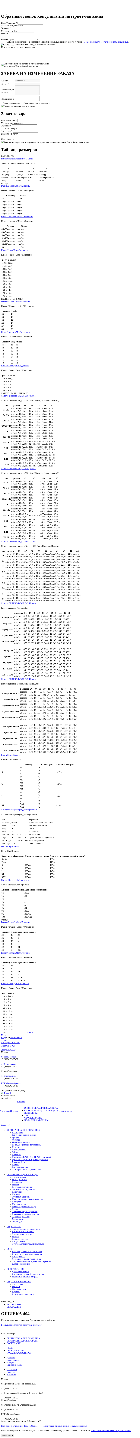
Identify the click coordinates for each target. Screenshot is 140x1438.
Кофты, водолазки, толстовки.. (26, 1145)
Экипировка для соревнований (26, 1169)
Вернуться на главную (11, 1325)
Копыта (15, 1236)
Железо (15, 1184)
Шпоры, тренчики (20, 1167)
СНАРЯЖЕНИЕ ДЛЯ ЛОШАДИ (39, 1110)
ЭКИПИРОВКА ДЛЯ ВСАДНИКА (41, 1108)
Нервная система (20, 1239)
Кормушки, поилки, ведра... (25, 1276)
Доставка (11, 1357)
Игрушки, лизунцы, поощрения (27, 1254)
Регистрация (16, 1037)
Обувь (15, 1152)
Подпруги (16, 1202)
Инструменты (18, 1256)
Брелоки (16, 1286)
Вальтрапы (17, 1182)
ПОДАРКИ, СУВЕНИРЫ (36, 1120)
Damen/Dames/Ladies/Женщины (15, 186)
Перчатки (16, 1154)
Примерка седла (14, 1365)
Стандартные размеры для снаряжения (19, 810)
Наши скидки (13, 1360)
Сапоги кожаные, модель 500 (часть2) (18, 468)
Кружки (16, 1291)
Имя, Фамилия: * (9, 23)
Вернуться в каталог (32, 1325)
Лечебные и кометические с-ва (26, 1259)
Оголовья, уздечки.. (21, 1197)
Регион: (5, 33)
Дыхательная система (22, 1234)
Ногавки (16, 1194)
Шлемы (15, 1164)
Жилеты (16, 1140)
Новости (14, 1111)
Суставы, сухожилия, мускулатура (28, 1244)
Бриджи (15, 1137)
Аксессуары (17, 1132)
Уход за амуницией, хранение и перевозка (31, 1261)
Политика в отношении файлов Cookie (19, 1426)
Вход (3, 1037)
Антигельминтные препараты (26, 1229)
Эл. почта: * (6, 131)
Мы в (3, 1035)
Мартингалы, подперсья (23, 1189)
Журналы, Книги (20, 1289)
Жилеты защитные (21, 1142)
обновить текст (22, 44)
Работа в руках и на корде (24, 1206)
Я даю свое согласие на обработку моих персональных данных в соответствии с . (68, 42)
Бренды (60, 1111)
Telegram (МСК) (8, 1046)
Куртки (15, 1147)
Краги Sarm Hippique (11, 755)
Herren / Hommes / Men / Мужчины (17, 216)
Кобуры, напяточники (22, 1187)
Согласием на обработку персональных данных (106, 42)
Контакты (67, 1111)
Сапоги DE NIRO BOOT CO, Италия (18, 603)
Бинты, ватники (19, 1179)
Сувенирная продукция (23, 1294)
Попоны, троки (19, 1204)
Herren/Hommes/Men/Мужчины (15, 332)
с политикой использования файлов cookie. (111, 1430)
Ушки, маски (18, 1219)
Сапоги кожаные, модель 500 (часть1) (18, 396)
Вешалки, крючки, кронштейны (27, 1251)
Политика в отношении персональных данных (65, 1426)
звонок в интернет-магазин (10, 1041)
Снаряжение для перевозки (24, 1211)
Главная (4, 1125)
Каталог (21, 1101)
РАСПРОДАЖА (14, 1304)
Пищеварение (18, 1241)
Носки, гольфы (19, 1150)
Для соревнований (20, 1271)
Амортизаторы (19, 1177)
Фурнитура (17, 1221)
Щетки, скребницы (21, 1264)
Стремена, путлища (21, 1216)
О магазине (12, 1369)
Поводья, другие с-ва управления (27, 1199)
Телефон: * (6, 28)
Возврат (10, 1362)
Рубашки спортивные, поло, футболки (30, 1159)
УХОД (27, 1115)
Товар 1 (7, 1093)
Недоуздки (17, 1192)
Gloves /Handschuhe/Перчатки (15, 880)
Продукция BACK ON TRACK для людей (32, 1157)
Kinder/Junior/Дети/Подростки (15, 250)
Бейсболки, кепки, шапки (24, 1135)
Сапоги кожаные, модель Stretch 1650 (18, 541)
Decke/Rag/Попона (10, 846)
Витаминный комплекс (23, 1231)
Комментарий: (8, 39)
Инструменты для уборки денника (28, 1274)
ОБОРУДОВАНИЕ (33, 1118)
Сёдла (15, 1209)
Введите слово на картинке (42, 44)
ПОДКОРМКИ (31, 1113)
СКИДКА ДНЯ (14, 1307)
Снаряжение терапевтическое (26, 1214)
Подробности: (8, 139)
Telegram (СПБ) (8, 1049)
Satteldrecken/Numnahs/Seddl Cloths (17, 159)
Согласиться (7, 1435)
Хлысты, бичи (18, 1162)
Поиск (30, 1032)
